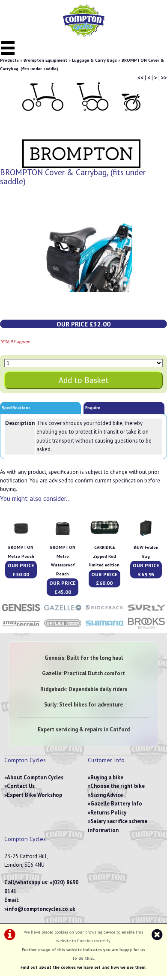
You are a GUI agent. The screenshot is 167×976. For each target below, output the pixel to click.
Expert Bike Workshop (34, 795)
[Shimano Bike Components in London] (104, 628)
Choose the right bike (117, 786)
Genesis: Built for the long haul (84, 658)
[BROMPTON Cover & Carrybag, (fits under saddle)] (83, 257)
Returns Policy (108, 812)
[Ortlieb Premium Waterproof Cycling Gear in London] (63, 628)
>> (164, 77)
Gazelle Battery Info (116, 803)
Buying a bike (106, 777)
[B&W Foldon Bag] (146, 539)
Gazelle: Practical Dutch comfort (83, 673)
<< (140, 77)
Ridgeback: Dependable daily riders (83, 689)
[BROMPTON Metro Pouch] (21, 539)
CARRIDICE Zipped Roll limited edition (104, 556)
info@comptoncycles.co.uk (41, 909)
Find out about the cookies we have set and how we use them (83, 967)
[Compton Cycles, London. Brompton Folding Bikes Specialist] (83, 35)
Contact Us (21, 786)
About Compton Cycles (35, 777)
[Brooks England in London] (146, 628)
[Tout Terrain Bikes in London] (21, 628)
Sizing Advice (106, 795)
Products (9, 60)
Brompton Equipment (45, 60)
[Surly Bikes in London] (146, 612)
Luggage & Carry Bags (94, 60)
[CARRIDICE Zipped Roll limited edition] (104, 539)
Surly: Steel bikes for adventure (83, 704)
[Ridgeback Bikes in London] (104, 612)
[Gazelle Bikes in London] (63, 612)
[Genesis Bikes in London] (21, 612)
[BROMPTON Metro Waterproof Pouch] (62, 539)
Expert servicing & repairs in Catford (84, 729)
